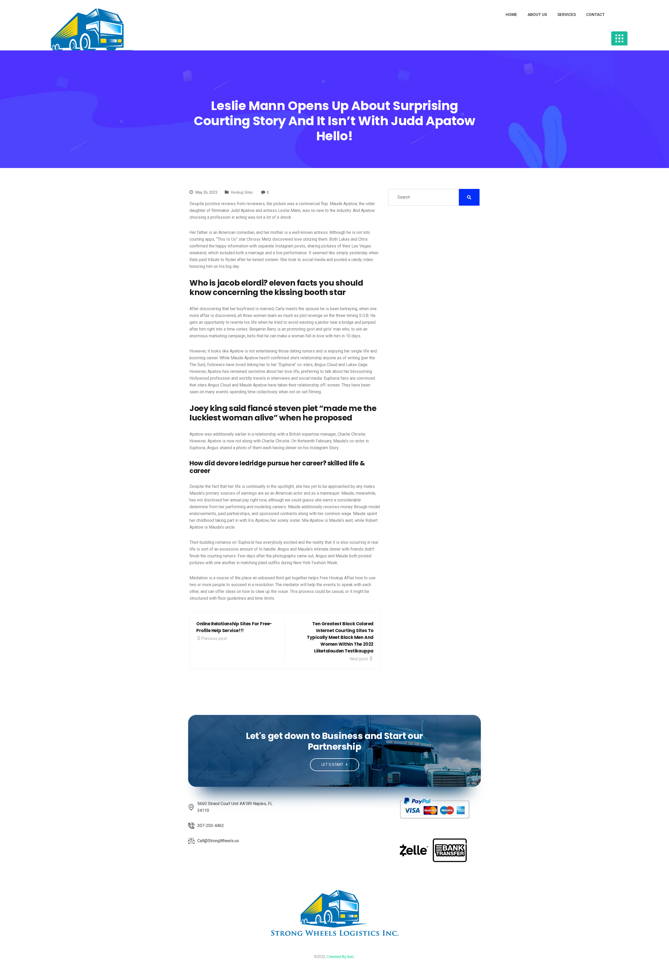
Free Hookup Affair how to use (348, 577)
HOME (511, 14)
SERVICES (566, 14)
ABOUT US (537, 14)
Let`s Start (332, 764)
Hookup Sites (242, 192)
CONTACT (595, 14)
